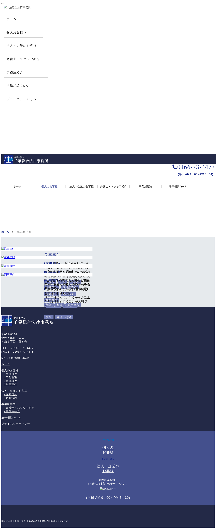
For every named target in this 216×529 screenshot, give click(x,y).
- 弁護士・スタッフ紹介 (19, 407)
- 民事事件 (10, 374)
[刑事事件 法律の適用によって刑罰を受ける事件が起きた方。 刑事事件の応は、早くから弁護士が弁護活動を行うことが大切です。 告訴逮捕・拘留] (108, 274)
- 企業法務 (10, 397)
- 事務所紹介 (12, 411)
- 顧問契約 (10, 394)
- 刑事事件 (10, 384)
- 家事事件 (10, 381)
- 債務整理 (10, 377)
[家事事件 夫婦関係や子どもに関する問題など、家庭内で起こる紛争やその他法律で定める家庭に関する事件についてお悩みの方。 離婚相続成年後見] (108, 266)
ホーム (5, 231)
